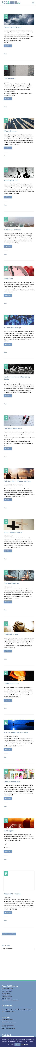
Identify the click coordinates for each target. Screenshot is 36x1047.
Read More (24, 1044)
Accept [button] (17, 1044)
